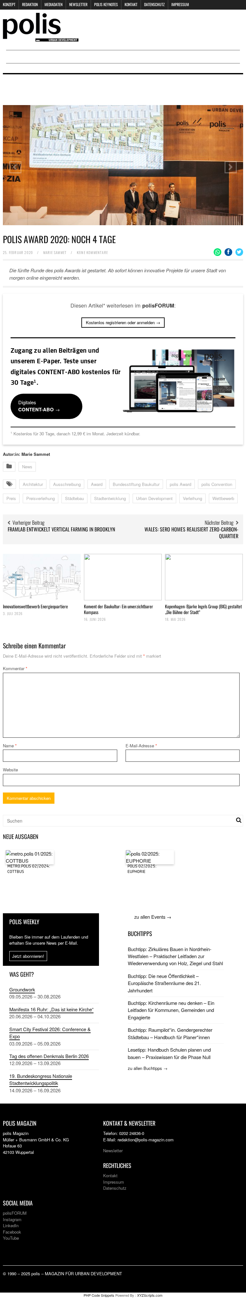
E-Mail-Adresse (141, 746)
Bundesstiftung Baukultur (136, 484)
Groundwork (22, 989)
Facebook (12, 1232)
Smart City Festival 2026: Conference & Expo (50, 1032)
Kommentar (15, 668)
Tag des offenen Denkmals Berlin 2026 (49, 1056)
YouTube (11, 1238)
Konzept (9, 4)
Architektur (33, 484)
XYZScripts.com (149, 1295)
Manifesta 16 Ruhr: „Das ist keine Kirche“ (51, 1009)
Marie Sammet (55, 252)
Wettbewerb (223, 498)
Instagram (12, 1219)
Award (96, 484)
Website (10, 770)
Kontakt (131, 4)
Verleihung (192, 498)
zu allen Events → (152, 916)
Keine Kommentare (92, 252)
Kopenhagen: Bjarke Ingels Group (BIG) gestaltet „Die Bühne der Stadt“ (203, 609)
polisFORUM (15, 1213)
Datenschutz (154, 4)
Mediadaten (53, 4)
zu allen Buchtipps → (148, 1068)
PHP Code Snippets (99, 1295)
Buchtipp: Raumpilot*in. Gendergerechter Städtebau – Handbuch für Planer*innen (170, 1033)
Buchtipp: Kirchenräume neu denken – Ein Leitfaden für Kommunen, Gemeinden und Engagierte (171, 1010)
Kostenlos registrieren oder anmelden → (123, 322)
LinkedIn (11, 1225)
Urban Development (154, 498)
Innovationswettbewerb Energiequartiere (35, 606)
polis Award (180, 484)
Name (10, 746)
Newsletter (78, 4)
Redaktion (30, 4)
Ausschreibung (67, 484)
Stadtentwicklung (110, 498)
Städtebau (74, 498)
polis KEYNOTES (106, 4)
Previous (15, 167)
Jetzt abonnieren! (28, 956)
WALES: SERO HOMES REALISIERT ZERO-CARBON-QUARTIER (191, 532)
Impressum (180, 4)
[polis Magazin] (40, 37)
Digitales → (39, 406)
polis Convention (216, 484)
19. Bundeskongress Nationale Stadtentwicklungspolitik (40, 1079)
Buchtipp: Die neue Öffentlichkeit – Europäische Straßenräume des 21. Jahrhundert (164, 983)
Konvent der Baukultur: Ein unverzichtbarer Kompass (118, 609)
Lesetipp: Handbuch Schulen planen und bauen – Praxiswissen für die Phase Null (169, 1053)
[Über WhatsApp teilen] (217, 252)
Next (231, 167)
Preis (11, 498)
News (27, 467)
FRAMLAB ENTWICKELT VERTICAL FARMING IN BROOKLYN (61, 529)
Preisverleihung (40, 498)
